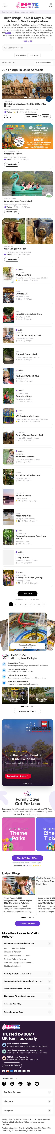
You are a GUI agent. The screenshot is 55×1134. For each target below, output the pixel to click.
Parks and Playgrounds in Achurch (18, 962)
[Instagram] (29, 1084)
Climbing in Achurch (12, 952)
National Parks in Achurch (15, 959)
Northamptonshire (21, 12)
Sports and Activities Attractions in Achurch (23, 981)
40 (39, 604)
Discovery (8, 1101)
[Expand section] (49, 974)
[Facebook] (4, 1084)
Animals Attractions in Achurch (18, 974)
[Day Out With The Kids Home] (27, 5)
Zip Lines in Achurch (12, 966)
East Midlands (7, 12)
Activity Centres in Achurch (15, 948)
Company (8, 1110)
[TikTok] (20, 1084)
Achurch (33, 12)
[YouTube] (37, 1084)
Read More (27, 41)
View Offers (34, 55)
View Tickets (21, 55)
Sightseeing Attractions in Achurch (19, 996)
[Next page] (44, 604)
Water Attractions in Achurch (17, 988)
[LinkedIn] (12, 1084)
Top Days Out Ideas (12, 1092)
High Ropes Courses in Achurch (17, 955)
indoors (8, 33)
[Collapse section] (49, 943)
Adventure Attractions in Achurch (19, 943)
